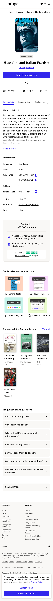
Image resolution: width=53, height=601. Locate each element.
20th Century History (29, 204)
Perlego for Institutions (6, 526)
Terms (11, 562)
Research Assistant (32, 539)
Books (30, 562)
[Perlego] (11, 4)
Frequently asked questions (17, 409)
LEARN (4, 546)
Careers (5, 535)
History (22, 199)
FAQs (4, 513)
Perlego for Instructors (6, 521)
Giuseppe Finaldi (26, 67)
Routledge (23, 164)
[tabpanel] (26, 160)
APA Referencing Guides (31, 532)
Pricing (4, 510)
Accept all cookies (26, 593)
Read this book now (26, 75)
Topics (27, 510)
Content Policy (21, 563)
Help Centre (18, 574)
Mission (20, 567)
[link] (10, 350)
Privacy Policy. (37, 582)
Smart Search (38, 567)
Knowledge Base (31, 519)
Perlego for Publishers (6, 531)
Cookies (28, 567)
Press (4, 538)
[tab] (8, 103)
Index (27, 516)
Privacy (5, 562)
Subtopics (38, 562)
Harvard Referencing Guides (32, 527)
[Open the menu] (3, 4)
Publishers (29, 513)
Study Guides (30, 523)
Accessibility (7, 574)
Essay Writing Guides (33, 536)
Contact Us (6, 516)
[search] (49, 4)
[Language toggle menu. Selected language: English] (43, 4)
